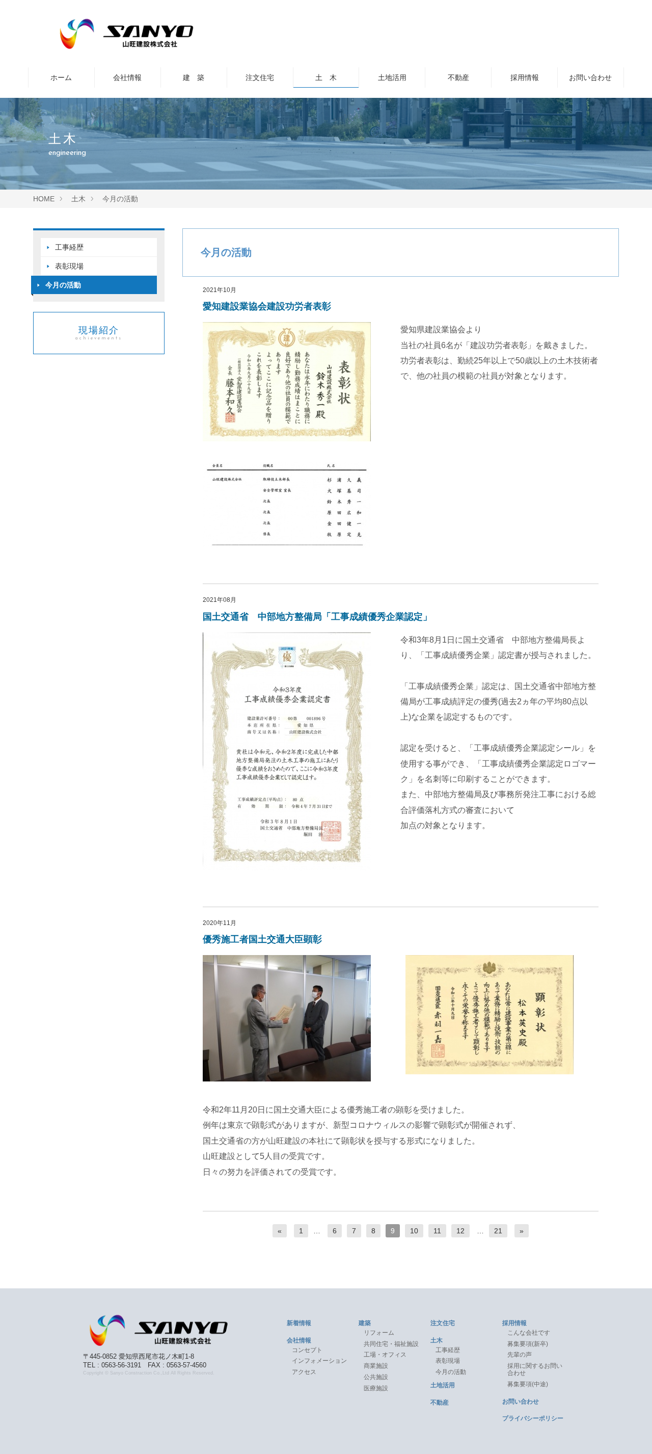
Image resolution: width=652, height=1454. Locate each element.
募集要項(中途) (527, 1384)
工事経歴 (69, 247)
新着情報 (299, 1323)
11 (437, 1231)
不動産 (458, 77)
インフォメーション (319, 1360)
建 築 (193, 77)
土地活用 (392, 77)
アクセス (304, 1372)
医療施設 (376, 1388)
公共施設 (376, 1377)
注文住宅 (260, 77)
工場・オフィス (388, 1354)
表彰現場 (69, 266)
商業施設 (376, 1365)
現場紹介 (98, 332)
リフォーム (379, 1332)
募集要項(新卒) (527, 1343)
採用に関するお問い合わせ (534, 1369)
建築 (365, 1323)
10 (414, 1231)
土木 (436, 1340)
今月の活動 (63, 285)
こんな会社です (528, 1332)
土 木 (326, 77)
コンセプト (307, 1350)
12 (460, 1231)
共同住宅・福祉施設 (391, 1343)
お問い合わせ (590, 77)
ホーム (61, 77)
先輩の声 (519, 1354)
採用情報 (524, 77)
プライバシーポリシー (532, 1418)
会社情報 (127, 77)
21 (498, 1231)
